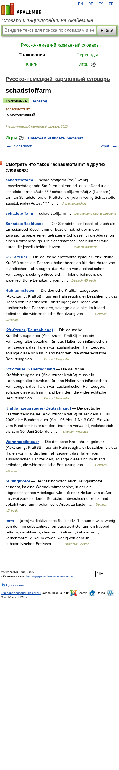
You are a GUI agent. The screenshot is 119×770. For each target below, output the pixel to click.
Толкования (32, 54)
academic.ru (21, 9)
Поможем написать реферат (55, 138)
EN (80, 4)
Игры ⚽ (87, 64)
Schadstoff (23, 146)
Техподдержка (36, 576)
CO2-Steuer (16, 257)
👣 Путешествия (13, 585)
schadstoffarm (19, 180)
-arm (10, 520)
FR (111, 4)
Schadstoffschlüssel (25, 223)
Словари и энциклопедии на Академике (47, 20)
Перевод (39, 101)
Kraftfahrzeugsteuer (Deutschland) (38, 408)
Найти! (107, 30)
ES (101, 4)
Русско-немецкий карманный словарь (60, 45)
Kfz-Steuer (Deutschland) (29, 330)
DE (90, 4)
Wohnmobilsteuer (22, 441)
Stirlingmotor (18, 481)
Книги (32, 64)
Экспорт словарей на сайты (21, 592)
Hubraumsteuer (20, 290)
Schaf (104, 146)
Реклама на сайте (60, 576)
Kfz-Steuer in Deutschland (30, 369)
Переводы (87, 54)
